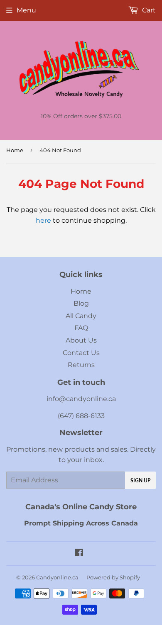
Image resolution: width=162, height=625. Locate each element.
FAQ (81, 328)
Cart (148, 10)
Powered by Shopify (113, 577)
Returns (81, 365)
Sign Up (140, 480)
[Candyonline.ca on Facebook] (79, 553)
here (43, 220)
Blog (81, 303)
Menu (26, 10)
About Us (81, 340)
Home (14, 150)
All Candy (81, 316)
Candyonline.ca (57, 577)
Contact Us (81, 353)
